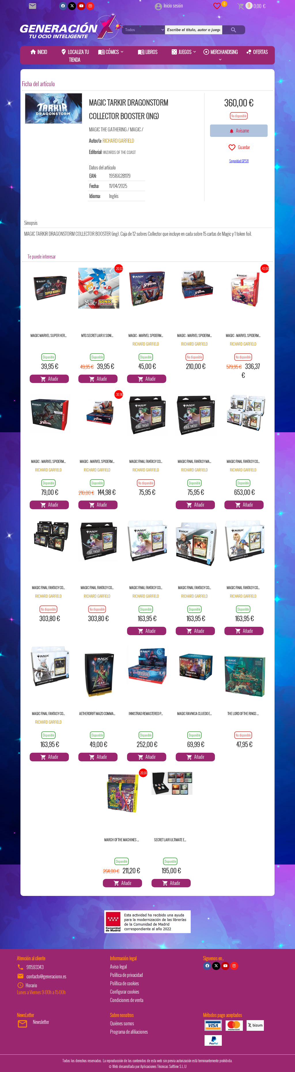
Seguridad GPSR (239, 160)
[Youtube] (81, 6)
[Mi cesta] (241, 5)
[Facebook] (63, 6)
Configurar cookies (124, 991)
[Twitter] (72, 6)
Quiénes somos (122, 1023)
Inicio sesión (173, 5)
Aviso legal (118, 966)
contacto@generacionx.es (46, 976)
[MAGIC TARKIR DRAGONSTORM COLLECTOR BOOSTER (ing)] (53, 108)
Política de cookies (124, 983)
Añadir (52, 378)
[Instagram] (90, 6)
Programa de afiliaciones (129, 1031)
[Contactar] (33, 5)
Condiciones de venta (126, 999)
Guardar (243, 147)
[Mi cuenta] (158, 5)
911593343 (35, 967)
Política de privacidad (126, 974)
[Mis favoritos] (217, 5)
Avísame (241, 130)
